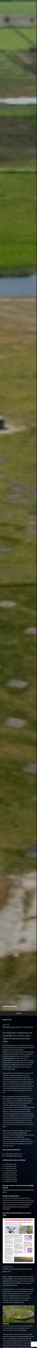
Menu (19, 1013)
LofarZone (10, 1006)
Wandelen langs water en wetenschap (17, 1027)
